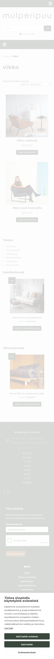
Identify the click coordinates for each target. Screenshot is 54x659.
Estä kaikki (27, 644)
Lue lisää (8, 628)
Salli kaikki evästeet (27, 636)
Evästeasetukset (27, 652)
